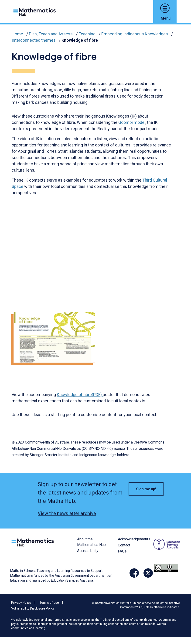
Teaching (87, 33)
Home (17, 33)
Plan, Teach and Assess (51, 33)
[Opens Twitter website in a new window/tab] (148, 573)
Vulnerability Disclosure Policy (33, 608)
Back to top (178, 601)
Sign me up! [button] (146, 489)
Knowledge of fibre (79, 40)
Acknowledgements (134, 539)
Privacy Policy (21, 602)
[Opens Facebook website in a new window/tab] (134, 573)
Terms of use (49, 602)
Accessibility (87, 551)
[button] (165, 8)
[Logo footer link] (33, 542)
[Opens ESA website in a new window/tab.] (167, 550)
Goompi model (131, 122)
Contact (124, 545)
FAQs (122, 551)
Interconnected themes (34, 40)
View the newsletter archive (67, 513)
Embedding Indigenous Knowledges (134, 33)
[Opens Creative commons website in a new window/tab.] (166, 568)
